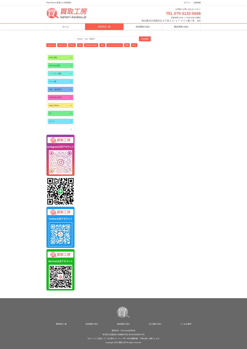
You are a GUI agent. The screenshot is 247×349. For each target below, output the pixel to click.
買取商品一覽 (104, 27)
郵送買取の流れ (181, 27)
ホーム (66, 27)
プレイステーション (115, 45)
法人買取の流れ (155, 324)
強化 (102, 45)
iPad (80, 45)
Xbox (134, 45)
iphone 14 (51, 45)
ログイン (187, 3)
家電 (127, 45)
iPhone (71, 45)
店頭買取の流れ (143, 27)
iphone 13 (62, 45)
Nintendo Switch (91, 45)
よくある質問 (185, 324)
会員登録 (197, 3)
